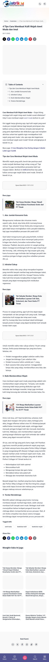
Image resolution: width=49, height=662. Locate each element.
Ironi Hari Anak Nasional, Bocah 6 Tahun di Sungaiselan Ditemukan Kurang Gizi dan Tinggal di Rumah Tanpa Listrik (12, 617)
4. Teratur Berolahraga (17, 101)
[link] (4, 39)
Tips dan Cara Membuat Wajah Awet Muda (24, 88)
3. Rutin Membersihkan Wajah (19, 98)
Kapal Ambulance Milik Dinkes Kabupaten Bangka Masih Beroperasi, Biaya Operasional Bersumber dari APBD (36, 594)
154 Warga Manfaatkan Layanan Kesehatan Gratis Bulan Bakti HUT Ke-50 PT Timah (29, 407)
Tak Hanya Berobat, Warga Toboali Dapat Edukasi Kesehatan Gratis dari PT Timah (30, 204)
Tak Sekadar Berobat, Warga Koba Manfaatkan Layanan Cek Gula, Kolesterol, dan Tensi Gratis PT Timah (29, 300)
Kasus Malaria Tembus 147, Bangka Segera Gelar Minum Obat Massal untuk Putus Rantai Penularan (36, 617)
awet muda (28, 118)
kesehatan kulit (22, 527)
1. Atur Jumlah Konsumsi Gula (20, 91)
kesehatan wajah (37, 527)
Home (4, 659)
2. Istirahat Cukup (15, 95)
